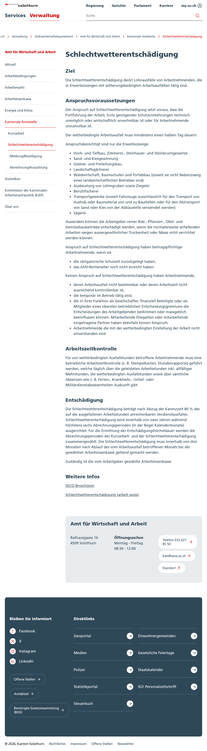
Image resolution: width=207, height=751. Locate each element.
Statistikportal (86, 686)
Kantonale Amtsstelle (141, 36)
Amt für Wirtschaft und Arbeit (100, 36)
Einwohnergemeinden (157, 636)
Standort (169, 568)
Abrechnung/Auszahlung (29, 167)
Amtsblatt (21, 694)
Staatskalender (150, 669)
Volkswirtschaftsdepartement (54, 36)
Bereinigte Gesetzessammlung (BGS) (36, 710)
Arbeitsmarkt (14, 87)
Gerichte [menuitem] (119, 5)
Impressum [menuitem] (79, 744)
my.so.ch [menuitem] (189, 5)
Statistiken (12, 179)
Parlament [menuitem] (142, 5)
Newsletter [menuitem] (126, 744)
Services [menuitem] (15, 15)
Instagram (27, 651)
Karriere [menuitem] (166, 5)
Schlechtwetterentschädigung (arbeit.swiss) (102, 494)
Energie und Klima (19, 110)
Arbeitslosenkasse (18, 99)
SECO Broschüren (79, 485)
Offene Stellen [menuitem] (102, 744)
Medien (80, 653)
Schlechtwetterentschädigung (182, 36)
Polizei (79, 669)
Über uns (11, 207)
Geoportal (82, 636)
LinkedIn (26, 661)
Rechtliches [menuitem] (57, 744)
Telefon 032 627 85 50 (174, 542)
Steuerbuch (83, 703)
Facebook (27, 631)
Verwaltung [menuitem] (44, 15)
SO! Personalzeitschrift (157, 686)
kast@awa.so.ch (174, 556)
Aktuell (10, 64)
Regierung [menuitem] (95, 5)
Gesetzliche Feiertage (156, 653)
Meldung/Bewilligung (26, 156)
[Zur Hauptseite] (21, 4)
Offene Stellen (24, 679)
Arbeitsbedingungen (20, 76)
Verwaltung (19, 36)
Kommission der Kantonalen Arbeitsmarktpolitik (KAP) (26, 192)
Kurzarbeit (16, 133)
